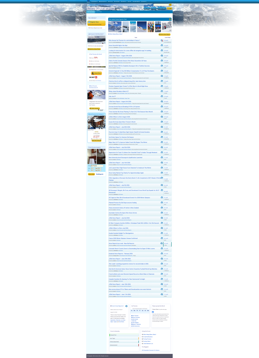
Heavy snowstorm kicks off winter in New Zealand (124, 208)
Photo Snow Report (165, 34)
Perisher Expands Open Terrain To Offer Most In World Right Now (128, 86)
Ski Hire (134, 321)
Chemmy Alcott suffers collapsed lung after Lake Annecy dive (127, 81)
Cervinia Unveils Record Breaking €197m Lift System (124, 106)
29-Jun (165, 243)
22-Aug (165, 40)
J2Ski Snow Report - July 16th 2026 (119, 162)
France (123, 42)
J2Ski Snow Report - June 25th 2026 (120, 259)
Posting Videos (146, 341)
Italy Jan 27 (112, 96)
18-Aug (165, 65)
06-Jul (165, 207)
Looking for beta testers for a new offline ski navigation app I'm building (130, 50)
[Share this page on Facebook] (153, 312)
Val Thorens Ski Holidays (96, 114)
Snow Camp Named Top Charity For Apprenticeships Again (126, 173)
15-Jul (165, 172)
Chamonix (118, 320)
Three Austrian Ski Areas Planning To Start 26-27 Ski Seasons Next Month (131, 112)
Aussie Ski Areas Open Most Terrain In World (122, 122)
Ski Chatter (122, 52)
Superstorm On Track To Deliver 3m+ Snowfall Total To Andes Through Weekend (133, 152)
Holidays (117, 1)
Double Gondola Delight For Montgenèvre (121, 233)
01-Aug (165, 121)
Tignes (115, 321)
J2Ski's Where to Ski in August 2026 (119, 117)
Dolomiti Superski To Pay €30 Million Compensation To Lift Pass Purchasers (131, 71)
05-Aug (165, 111)
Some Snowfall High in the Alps (118, 45)
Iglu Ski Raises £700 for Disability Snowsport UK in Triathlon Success (129, 66)
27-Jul (165, 137)
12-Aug (165, 86)
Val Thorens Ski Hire (96, 54)
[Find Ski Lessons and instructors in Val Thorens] (96, 94)
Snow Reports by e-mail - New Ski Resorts (121, 243)
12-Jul (165, 179)
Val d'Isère (121, 321)
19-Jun (165, 279)
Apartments (137, 1)
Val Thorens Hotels (95, 147)
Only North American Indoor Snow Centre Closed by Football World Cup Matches (133, 269)
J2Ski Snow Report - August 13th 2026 (120, 76)
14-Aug (165, 81)
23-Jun (165, 274)
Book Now (97, 73)
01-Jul (165, 228)
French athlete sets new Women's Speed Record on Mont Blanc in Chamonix (131, 274)
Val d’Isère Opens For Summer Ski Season (121, 137)
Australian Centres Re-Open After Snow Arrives (123, 213)
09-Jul (165, 185)
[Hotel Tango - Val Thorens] (96, 122)
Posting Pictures (147, 339)
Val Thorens (98, 80)
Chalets (144, 1)
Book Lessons (95, 108)
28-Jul (165, 132)
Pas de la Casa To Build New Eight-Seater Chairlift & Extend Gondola (129, 132)
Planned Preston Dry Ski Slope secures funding (123, 202)
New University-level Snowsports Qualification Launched (125, 157)
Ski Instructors (136, 326)
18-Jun (165, 284)
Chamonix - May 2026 (93, 37)
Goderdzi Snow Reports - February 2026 (121, 253)
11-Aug (165, 91)
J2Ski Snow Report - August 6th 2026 (120, 101)
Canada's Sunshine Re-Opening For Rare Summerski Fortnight (127, 279)
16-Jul (165, 162)
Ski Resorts (95, 1)
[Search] (170, 5)
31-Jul (165, 127)
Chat (130, 1)
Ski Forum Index (90, 11)
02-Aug (165, 116)
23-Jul (165, 147)
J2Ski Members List (148, 343)
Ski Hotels (135, 319)
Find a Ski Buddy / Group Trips (124, 93)
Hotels (111, 1)
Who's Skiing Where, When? (116, 34)
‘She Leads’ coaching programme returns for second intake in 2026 (128, 264)
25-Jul (165, 142)
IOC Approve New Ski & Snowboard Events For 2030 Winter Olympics (129, 197)
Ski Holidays (136, 322)
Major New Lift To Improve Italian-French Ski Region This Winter (128, 142)
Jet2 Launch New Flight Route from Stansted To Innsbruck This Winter (130, 168)
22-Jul (165, 152)
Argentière (112, 320)
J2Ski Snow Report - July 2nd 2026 (119, 218)
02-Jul (165, 218)
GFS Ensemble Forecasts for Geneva (150, 350)
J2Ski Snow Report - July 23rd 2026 (119, 147)
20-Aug (165, 55)
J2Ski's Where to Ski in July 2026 (118, 228)
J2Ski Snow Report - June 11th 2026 (120, 294)
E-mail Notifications (147, 336)
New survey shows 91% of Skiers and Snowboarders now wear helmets (130, 289)
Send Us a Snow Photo (94, 49)
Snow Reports (103, 1)
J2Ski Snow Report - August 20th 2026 (120, 55)
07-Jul (165, 197)
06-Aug (165, 101)
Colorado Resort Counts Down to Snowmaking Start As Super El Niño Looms (132, 248)
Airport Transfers (136, 324)
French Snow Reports (117, 306)
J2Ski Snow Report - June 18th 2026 (120, 284)
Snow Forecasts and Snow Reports (124, 57)
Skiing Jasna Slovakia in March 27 (119, 91)
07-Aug (165, 96)
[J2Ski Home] (92, 5)
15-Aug (165, 76)
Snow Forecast (136, 317)
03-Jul (165, 212)
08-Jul (165, 191)
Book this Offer (96, 140)
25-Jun (165, 258)
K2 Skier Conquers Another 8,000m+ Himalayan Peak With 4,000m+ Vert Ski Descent (134, 223)
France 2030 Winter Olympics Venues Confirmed (123, 238)
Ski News (121, 47)
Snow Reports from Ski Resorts (126, 255)
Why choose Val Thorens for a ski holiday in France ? (124, 40)
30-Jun (165, 238)
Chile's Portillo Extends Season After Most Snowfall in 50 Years (128, 61)
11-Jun (165, 294)
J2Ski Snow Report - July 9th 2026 (119, 185)
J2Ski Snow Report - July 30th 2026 (119, 127)
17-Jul (165, 157)
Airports (124, 1)
